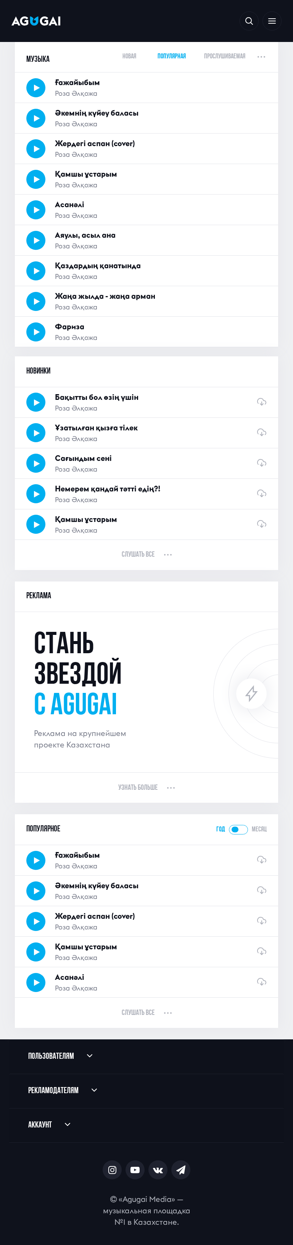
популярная (172, 56)
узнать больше (138, 788)
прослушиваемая (224, 56)
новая (129, 56)
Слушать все (138, 555)
